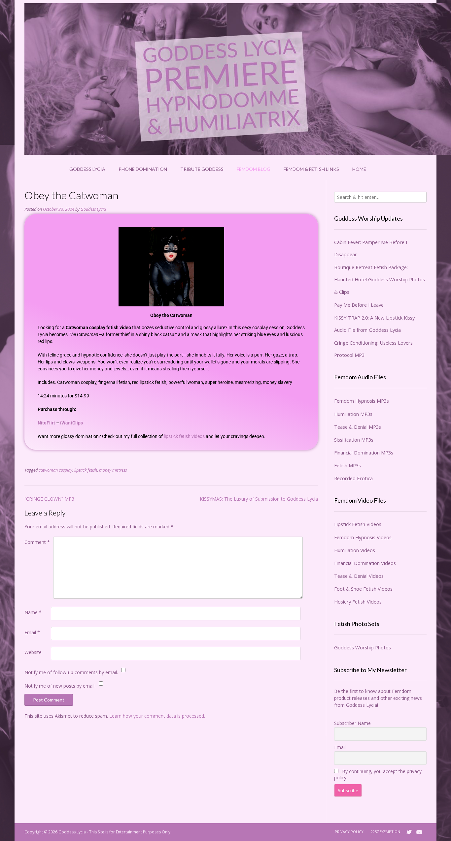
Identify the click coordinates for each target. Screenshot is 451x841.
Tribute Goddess (202, 169)
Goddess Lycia (87, 169)
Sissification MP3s (353, 439)
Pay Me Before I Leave (359, 304)
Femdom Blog (253, 169)
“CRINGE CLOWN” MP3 (49, 499)
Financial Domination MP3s (363, 452)
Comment (37, 542)
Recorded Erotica (353, 478)
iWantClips (71, 422)
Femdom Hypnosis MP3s (361, 400)
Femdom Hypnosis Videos (363, 537)
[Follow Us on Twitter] (409, 832)
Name (33, 612)
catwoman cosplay (55, 470)
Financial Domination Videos (365, 563)
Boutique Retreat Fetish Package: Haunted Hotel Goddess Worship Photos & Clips (379, 279)
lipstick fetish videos (184, 436)
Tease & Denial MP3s (357, 426)
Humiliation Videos (354, 550)
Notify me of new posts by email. (59, 686)
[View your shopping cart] (381, 169)
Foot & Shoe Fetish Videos (363, 588)
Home (359, 169)
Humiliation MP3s (353, 414)
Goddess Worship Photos (362, 647)
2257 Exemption (385, 831)
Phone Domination (143, 169)
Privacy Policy (349, 831)
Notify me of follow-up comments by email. (71, 672)
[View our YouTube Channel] (419, 832)
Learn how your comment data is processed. (157, 716)
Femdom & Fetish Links (311, 169)
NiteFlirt (46, 422)
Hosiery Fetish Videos (358, 601)
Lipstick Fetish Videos (357, 524)
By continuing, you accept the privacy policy (378, 774)
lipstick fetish (85, 470)
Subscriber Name (352, 723)
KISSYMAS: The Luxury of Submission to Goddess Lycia (259, 499)
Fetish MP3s (347, 465)
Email (32, 632)
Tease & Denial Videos (359, 576)
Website (33, 652)
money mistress (113, 470)
